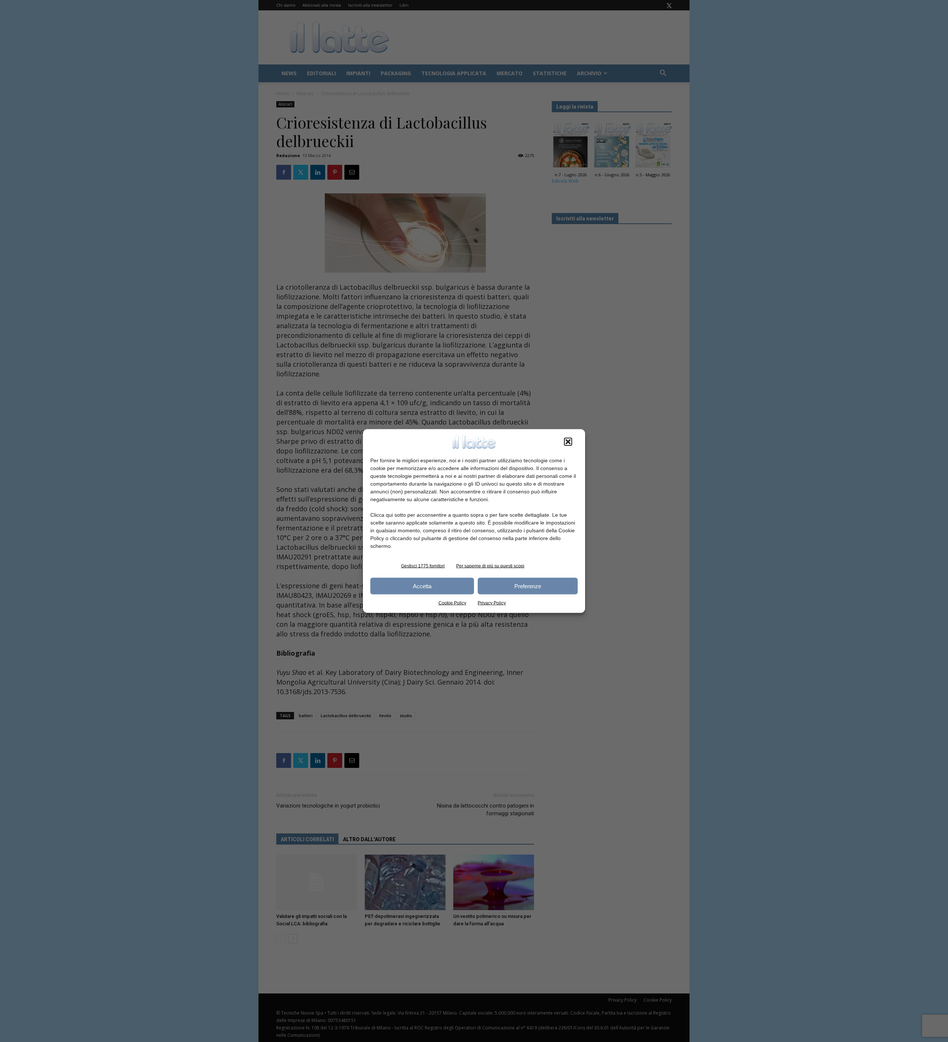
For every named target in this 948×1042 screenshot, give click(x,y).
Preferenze (527, 586)
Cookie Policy (452, 603)
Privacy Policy (492, 603)
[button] (568, 442)
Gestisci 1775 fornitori (423, 566)
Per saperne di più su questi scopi (490, 566)
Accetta (422, 586)
